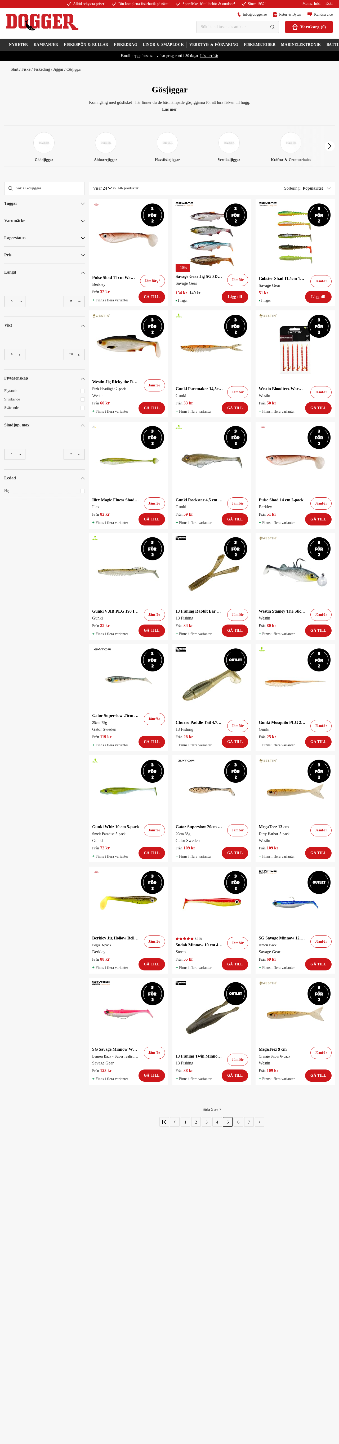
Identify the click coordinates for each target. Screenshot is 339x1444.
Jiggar (58, 69)
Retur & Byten (290, 14)
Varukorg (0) (313, 27)
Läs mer (169, 109)
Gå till (151, 297)
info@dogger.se (255, 14)
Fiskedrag (42, 69)
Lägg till (235, 297)
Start (14, 69)
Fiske (25, 69)
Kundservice (323, 14)
